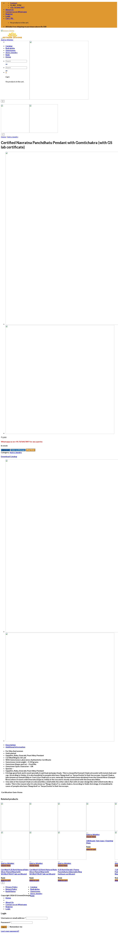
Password (6, 922)
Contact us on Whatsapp (16, 12)
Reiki (32, 896)
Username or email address (13, 918)
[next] (4, 101)
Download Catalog (9, 456)
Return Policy (11, 889)
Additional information (15, 747)
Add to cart (5, 450)
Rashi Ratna (11, 891)
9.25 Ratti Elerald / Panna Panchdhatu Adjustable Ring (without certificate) (70, 871)
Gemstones (35, 891)
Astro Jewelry (12, 137)
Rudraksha (35, 889)
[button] (18, 450)
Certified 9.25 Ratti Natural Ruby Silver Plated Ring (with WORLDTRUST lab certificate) (15, 871)
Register (9, 14)
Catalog (33, 887)
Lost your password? (10, 931)
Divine (8, 898)
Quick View (6, 865)
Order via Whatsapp (18, 450)
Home (3, 137)
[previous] (2, 101)
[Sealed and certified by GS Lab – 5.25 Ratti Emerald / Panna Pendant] (60, 433)
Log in (4, 927)
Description (11, 745)
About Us (10, 9)
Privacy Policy (12, 887)
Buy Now (30, 450)
